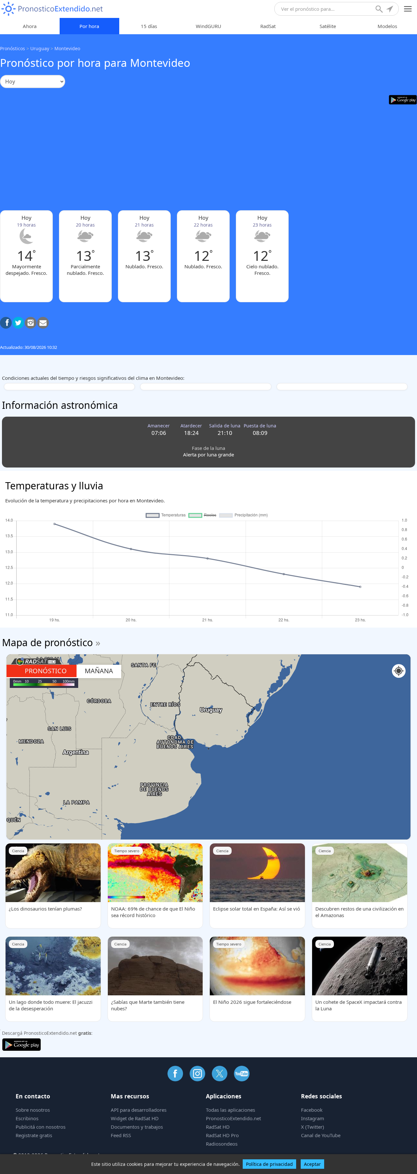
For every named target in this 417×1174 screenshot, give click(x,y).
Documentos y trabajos (137, 1126)
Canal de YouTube (320, 1135)
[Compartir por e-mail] (43, 323)
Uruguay (39, 48)
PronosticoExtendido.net (233, 1118)
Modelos (387, 26)
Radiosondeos (221, 1143)
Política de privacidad (269, 1164)
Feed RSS (121, 1135)
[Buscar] (380, 10)
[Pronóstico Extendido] (52, 9)
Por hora (89, 26)
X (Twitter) (312, 1126)
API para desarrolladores (138, 1110)
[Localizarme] (390, 10)
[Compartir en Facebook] (6, 323)
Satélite (328, 26)
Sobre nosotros (33, 1110)
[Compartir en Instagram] (30, 323)
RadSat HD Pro (222, 1135)
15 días (149, 26)
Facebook (312, 1110)
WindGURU (208, 26)
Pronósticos (12, 48)
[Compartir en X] (18, 323)
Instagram (312, 1118)
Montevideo (67, 48)
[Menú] (408, 9)
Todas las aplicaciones (230, 1110)
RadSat (268, 26)
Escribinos (27, 1118)
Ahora (29, 26)
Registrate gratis (34, 1135)
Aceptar (312, 1164)
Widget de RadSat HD (135, 1118)
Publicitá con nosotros (40, 1126)
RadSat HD (218, 1126)
